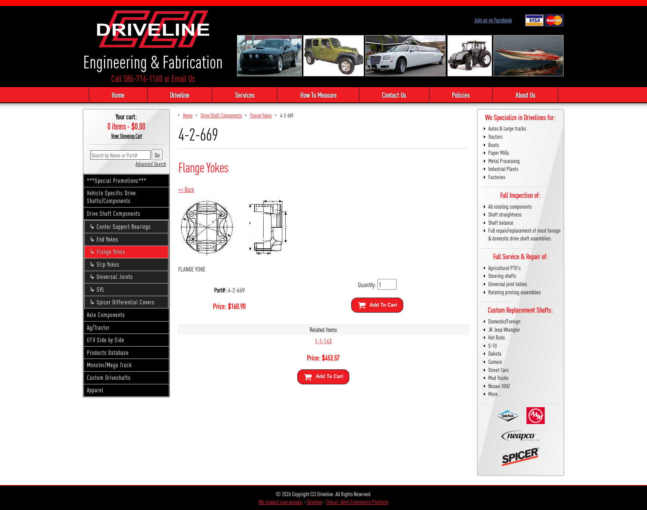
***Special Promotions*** (116, 180)
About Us (525, 94)
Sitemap (314, 502)
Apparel (95, 390)
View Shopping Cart (126, 135)
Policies (461, 94)
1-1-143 (323, 340)
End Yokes (107, 239)
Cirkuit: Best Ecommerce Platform (357, 502)
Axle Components (106, 315)
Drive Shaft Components (113, 213)
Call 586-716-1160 (136, 78)
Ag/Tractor (98, 327)
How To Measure (318, 94)
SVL (101, 289)
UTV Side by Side (105, 340)
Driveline (179, 94)
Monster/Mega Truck (109, 365)
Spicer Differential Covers (126, 302)
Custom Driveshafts (109, 377)
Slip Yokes (108, 264)
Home (118, 94)
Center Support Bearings (124, 226)
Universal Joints (115, 276)
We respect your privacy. (281, 502)
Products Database (108, 352)
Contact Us (394, 94)
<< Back (186, 189)
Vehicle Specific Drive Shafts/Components (111, 197)
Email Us (183, 78)
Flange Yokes (111, 251)
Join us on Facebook (493, 20)
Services (245, 94)
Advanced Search (151, 164)
